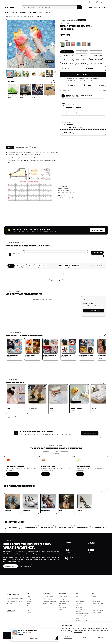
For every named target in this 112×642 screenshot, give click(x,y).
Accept (84, 637)
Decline (100, 637)
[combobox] (38, 312)
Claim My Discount (56, 329)
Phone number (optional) (41, 308)
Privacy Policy (78, 632)
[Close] (79, 289)
